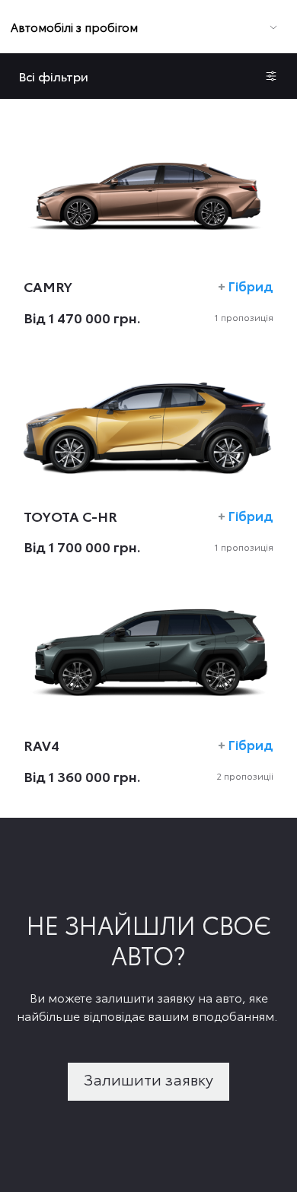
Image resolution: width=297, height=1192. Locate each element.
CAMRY (48, 286)
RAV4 (41, 745)
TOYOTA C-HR (70, 516)
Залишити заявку (148, 1078)
